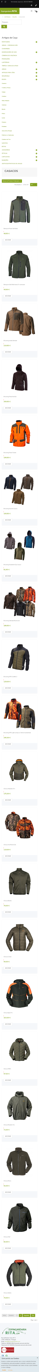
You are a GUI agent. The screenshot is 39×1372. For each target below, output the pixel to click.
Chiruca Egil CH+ (8, 1013)
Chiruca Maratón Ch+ (9, 1125)
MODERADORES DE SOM (9, 52)
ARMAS (4, 69)
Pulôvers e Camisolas (8, 135)
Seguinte (26, 1315)
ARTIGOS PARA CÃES (8, 72)
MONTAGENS (6, 42)
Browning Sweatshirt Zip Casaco (12, 564)
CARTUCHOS (6, 157)
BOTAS (4, 146)
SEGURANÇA (6, 76)
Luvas (3, 118)
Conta (32, 5)
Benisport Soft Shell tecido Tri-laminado (14, 284)
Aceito (4, 1370)
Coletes (4, 96)
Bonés (3, 109)
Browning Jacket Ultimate (10, 340)
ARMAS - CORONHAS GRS (10, 45)
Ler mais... (10, 1370)
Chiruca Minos (7, 1181)
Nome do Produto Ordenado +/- (12, 181)
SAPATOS (5, 143)
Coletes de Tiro (6, 139)
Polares (4, 122)
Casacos (4, 83)
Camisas (4, 105)
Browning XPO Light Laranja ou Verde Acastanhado (17, 733)
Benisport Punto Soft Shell (11, 228)
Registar (36, 5)
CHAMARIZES (6, 49)
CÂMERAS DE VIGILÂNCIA (9, 55)
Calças (3, 92)
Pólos (3, 113)
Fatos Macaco (5, 100)
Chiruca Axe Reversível (10, 845)
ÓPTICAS (4, 153)
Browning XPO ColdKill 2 (10, 677)
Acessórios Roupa (7, 131)
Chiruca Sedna (7, 1293)
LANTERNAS (5, 62)
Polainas (4, 126)
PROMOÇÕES (6, 59)
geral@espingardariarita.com (12, 1341)
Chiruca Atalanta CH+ (9, 789)
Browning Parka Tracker (10, 452)
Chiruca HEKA (7, 1069)
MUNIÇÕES (5, 160)
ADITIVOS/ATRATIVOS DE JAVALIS (12, 163)
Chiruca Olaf (7, 1237)
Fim (33, 1315)
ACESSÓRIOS (6, 150)
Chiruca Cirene (7, 957)
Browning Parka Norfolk (10, 396)
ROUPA (4, 79)
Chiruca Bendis (8, 901)
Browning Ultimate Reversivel (12, 621)
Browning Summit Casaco (10, 508)
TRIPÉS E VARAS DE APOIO (10, 66)
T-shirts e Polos (6, 87)
